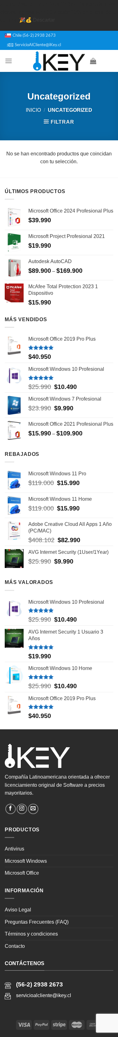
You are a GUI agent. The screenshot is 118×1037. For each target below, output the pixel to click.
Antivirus (14, 848)
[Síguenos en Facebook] (10, 809)
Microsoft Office (22, 873)
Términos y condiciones (31, 934)
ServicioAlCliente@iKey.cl (38, 45)
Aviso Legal (18, 909)
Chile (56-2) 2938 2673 (34, 35)
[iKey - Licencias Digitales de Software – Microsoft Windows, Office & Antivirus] (59, 61)
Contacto (15, 946)
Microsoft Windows (26, 861)
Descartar (44, 20)
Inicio (33, 110)
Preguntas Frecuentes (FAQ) (37, 922)
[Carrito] (93, 61)
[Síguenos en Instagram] (22, 809)
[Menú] (8, 60)
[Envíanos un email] (33, 809)
